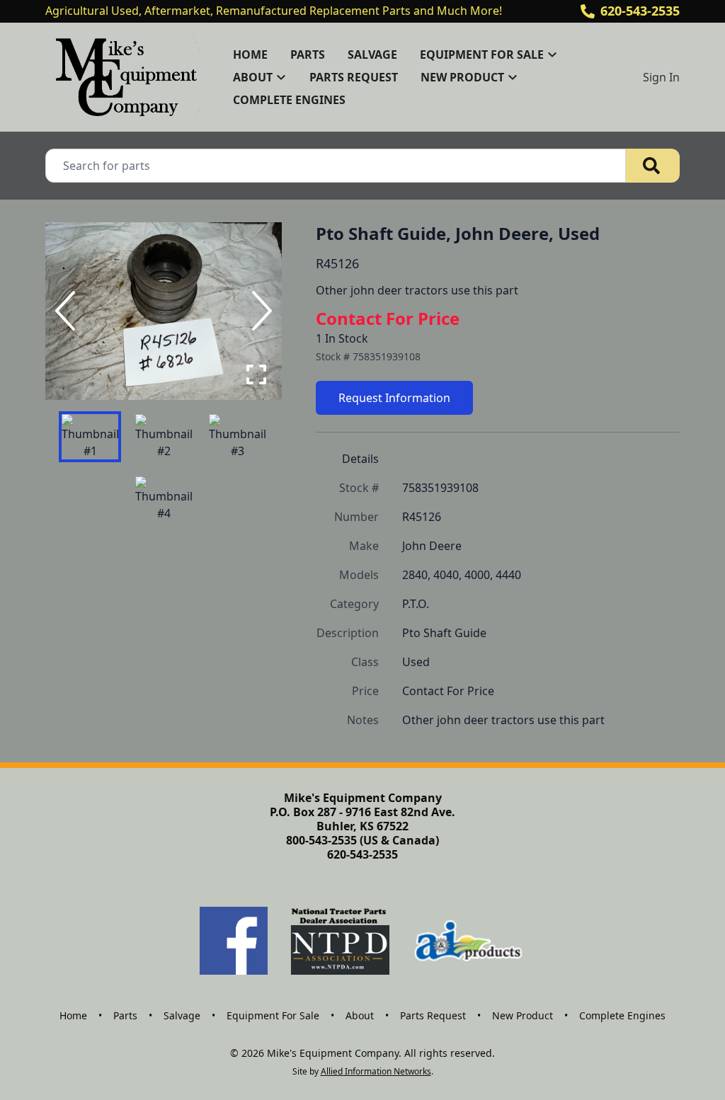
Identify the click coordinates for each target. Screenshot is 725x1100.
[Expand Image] (256, 374)
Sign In (661, 77)
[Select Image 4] (163, 499)
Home (250, 54)
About (360, 1015)
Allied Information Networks (376, 1071)
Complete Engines (289, 100)
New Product (522, 1015)
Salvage (372, 54)
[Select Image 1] (90, 436)
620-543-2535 (640, 10)
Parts (307, 54)
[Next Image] (259, 310)
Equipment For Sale (273, 1015)
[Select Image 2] (163, 436)
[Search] (653, 166)
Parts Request (353, 77)
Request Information (394, 398)
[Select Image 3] (237, 436)
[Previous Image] (68, 310)
